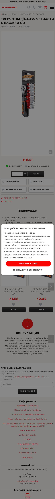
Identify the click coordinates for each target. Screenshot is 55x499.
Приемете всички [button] (28, 263)
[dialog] (27, 249)
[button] (27, 269)
